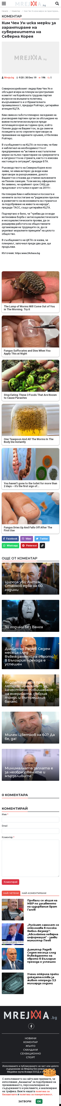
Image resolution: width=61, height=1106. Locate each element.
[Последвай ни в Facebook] (31, 1026)
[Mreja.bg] (30, 1015)
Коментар (16, 11)
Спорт (30, 1057)
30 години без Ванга (24, 627)
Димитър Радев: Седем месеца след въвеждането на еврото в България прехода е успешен (29, 656)
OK (39, 1101)
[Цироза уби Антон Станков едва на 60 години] (30, 579)
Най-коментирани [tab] (34, 893)
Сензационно (30, 1053)
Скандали (30, 1049)
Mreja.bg (9, 77)
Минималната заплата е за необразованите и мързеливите (29, 772)
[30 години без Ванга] (30, 616)
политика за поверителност (36, 1094)
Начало (5, 11)
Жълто (30, 1046)
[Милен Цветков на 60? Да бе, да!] (30, 728)
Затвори (24, 1101)
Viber (29, 538)
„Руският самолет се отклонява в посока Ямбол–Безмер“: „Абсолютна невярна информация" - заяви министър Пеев (43, 932)
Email (4, 826)
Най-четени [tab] (11, 893)
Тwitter (44, 538)
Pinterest (31, 545)
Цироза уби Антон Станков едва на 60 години (24, 586)
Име (5, 814)
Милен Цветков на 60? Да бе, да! (30, 737)
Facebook (11, 538)
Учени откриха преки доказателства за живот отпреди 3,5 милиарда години (43, 979)
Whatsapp (12, 545)
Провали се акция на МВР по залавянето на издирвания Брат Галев (42, 905)
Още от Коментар (19, 558)
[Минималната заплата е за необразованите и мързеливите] (30, 765)
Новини (30, 1038)
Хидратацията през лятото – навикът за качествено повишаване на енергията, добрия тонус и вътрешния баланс (29, 691)
